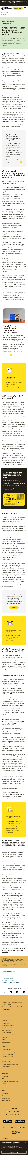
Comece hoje (14, 4)
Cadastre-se (14, 607)
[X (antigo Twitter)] (8, 1128)
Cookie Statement (14, 1148)
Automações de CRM (7, 978)
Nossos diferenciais (6, 1032)
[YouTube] (19, 1128)
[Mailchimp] (18, 1115)
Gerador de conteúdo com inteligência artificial (12, 1006)
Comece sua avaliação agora (12, 161)
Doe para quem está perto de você (10, 1081)
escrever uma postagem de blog (11, 926)
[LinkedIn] (15, 1128)
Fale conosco (5, 1093)
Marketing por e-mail (6, 1027)
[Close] (26, 1143)
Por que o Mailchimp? (7, 1023)
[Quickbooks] (9, 1115)
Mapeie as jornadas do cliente (10, 982)
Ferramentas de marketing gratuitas (10, 1052)
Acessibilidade (5, 1086)
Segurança (4, 1037)
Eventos (4, 1069)
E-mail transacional (8, 980)
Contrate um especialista (7, 1095)
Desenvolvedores (6, 1066)
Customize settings (14, 1152)
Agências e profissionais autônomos (10, 1064)
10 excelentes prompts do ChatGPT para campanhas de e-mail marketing (13, 950)
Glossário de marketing (7, 1054)
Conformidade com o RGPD (8, 1034)
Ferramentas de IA (7, 23)
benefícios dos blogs (8, 924)
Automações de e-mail (8, 976)
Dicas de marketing (6, 1049)
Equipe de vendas (6, 1100)
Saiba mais (6, 355)
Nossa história (5, 1076)
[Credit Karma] (17, 1112)
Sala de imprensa (6, 1078)
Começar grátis (17, 8)
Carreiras (4, 1083)
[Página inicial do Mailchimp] (6, 8)
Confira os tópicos (22, 12)
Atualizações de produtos (8, 1025)
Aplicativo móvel (6, 1042)
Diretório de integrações (7, 1056)
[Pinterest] (24, 1128)
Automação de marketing (9, 21)
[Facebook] (4, 1128)
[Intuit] (14, 1109)
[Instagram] (12, 1128)
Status (3, 1039)
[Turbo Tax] (9, 1112)
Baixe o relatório (8, 489)
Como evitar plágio (6, 1009)
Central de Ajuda (6, 1098)
